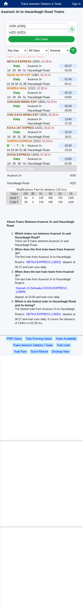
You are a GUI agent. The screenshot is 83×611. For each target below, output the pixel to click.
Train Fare (20, 351)
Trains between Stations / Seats (33, 345)
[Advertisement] (41, 397)
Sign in (76, 3)
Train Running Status (39, 338)
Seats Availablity (66, 338)
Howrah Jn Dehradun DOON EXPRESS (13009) (41, 290)
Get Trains (41, 39)
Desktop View (60, 351)
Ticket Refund (39, 351)
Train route (63, 345)
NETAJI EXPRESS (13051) (43, 262)
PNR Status (14, 338)
